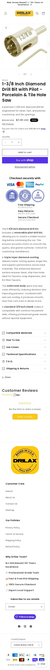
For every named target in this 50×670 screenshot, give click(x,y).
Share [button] (8, 377)
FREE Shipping (7, 124)
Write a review (25, 416)
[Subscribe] (41, 607)
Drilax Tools (20, 665)
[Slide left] (19, 74)
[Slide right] (31, 74)
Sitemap (10, 510)
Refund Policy (13, 546)
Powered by (7, 394)
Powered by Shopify (34, 665)
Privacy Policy (13, 527)
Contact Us (11, 503)
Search (9, 491)
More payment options (25, 167)
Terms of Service (14, 534)
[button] (5, 13)
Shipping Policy (13, 540)
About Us (10, 497)
